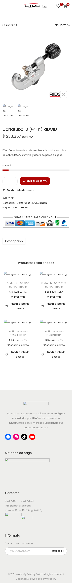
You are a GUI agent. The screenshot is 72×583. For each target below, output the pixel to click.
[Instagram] (16, 437)
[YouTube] (32, 437)
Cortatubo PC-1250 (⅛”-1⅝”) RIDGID (18, 285)
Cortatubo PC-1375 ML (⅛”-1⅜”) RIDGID (54, 285)
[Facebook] (8, 437)
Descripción (14, 241)
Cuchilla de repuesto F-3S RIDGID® (54, 333)
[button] (18, 190)
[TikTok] (24, 437)
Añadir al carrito (35, 181)
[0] (58, 6)
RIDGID (43, 203)
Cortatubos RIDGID (27, 203)
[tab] (36, 241)
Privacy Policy (35, 574)
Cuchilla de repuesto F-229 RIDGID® (18, 333)
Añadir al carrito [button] (19, 345)
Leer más (19, 296)
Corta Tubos (20, 207)
